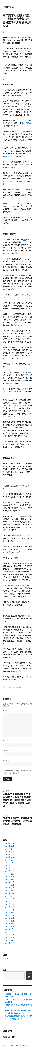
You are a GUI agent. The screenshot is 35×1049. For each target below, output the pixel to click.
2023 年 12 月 (9, 932)
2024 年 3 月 (9, 924)
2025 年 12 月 (9, 866)
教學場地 (24, 195)
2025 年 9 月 (9, 874)
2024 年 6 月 (9, 915)
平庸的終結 (8, 7)
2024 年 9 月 (9, 907)
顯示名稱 (6, 741)
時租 (24, 239)
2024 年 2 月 (9, 926)
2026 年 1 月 (9, 863)
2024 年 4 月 (9, 921)
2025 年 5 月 (9, 885)
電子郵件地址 (7, 750)
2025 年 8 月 (9, 877)
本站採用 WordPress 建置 (18, 1045)
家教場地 (20, 580)
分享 (29, 123)
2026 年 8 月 (9, 843)
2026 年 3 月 (9, 857)
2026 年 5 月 (9, 852)
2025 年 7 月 (9, 879)
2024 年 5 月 (9, 918)
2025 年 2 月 (9, 893)
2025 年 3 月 (9, 890)
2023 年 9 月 (9, 937)
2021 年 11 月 (9, 943)
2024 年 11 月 (9, 901)
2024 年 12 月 (9, 899)
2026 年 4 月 (9, 854)
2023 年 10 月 (9, 935)
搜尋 (4, 970)
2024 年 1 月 (9, 929)
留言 (5, 711)
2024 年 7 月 (9, 913)
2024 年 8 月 (9, 910)
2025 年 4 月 (9, 888)
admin (7, 687)
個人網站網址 (7, 760)
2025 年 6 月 (9, 882)
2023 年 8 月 (9, 940)
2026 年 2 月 (9, 860)
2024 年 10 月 (9, 904)
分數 (6, 959)
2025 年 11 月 (9, 868)
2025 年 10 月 (9, 871)
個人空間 (24, 123)
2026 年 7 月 (9, 846)
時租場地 (6, 156)
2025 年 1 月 (9, 896)
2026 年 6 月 (9, 849)
